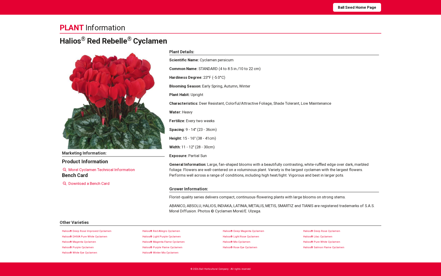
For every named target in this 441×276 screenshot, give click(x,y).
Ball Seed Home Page (357, 7)
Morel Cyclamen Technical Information (101, 169)
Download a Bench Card (89, 183)
